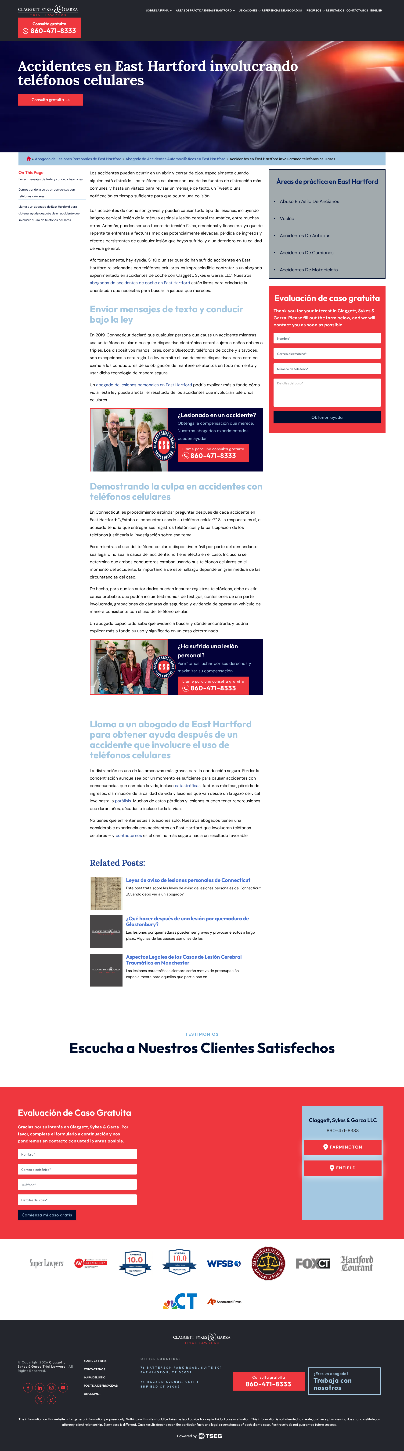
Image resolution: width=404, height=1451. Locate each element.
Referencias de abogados (282, 10)
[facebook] (28, 1387)
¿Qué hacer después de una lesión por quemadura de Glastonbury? (187, 921)
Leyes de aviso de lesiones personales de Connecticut (188, 880)
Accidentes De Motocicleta (309, 270)
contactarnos (129, 835)
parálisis (123, 801)
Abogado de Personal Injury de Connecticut (29, 159)
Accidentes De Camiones (307, 253)
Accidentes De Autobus (305, 235)
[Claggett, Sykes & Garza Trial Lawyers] (48, 11)
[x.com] (39, 1399)
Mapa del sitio (94, 1377)
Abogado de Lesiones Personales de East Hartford (78, 158)
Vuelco (287, 218)
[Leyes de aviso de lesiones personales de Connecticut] (106, 893)
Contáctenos (94, 1369)
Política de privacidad (101, 1385)
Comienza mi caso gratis (47, 1215)
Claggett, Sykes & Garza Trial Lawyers (42, 1364)
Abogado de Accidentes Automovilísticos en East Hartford (176, 158)
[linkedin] (39, 1387)
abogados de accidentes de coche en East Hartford (140, 283)
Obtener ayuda (327, 417)
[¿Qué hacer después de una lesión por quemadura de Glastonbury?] (106, 931)
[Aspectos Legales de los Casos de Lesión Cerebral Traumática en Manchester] (106, 970)
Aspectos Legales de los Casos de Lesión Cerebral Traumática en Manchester (184, 960)
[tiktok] (51, 1399)
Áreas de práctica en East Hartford (204, 10)
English (376, 10)
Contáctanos (357, 10)
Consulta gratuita (49, 23)
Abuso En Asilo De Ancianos (309, 201)
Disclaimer (92, 1394)
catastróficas (188, 785)
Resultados (335, 10)
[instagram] (51, 1387)
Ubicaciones (248, 10)
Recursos (314, 10)
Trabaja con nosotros (333, 1384)
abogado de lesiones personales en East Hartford (144, 385)
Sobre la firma (157, 10)
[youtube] (63, 1387)
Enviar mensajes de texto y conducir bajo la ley (50, 179)
